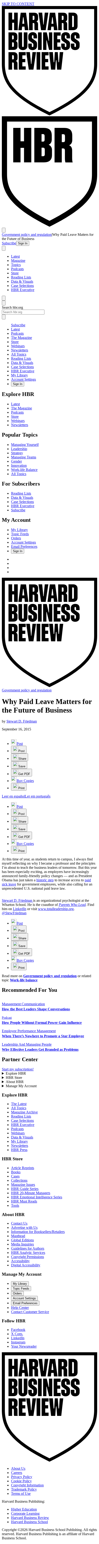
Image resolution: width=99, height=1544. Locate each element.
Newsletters (19, 350)
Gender (16, 461)
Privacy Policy (21, 1477)
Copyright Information (27, 1485)
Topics (16, 265)
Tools (15, 1205)
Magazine (18, 261)
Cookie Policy (21, 1481)
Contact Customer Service (30, 1312)
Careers (16, 1473)
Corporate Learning (25, 1513)
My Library (19, 375)
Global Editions (22, 1240)
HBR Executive (22, 290)
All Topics (18, 354)
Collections (19, 1180)
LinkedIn (19, 909)
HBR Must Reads (24, 1201)
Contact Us (19, 1223)
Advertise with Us (24, 1227)
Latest (15, 256)
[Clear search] (4, 317)
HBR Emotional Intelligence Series (36, 1197)
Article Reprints (22, 1168)
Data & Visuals (22, 281)
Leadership (19, 449)
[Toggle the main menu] (4, 230)
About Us (18, 1468)
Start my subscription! (18, 1069)
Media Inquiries (22, 1244)
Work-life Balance (24, 470)
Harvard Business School (29, 1522)
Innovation (19, 465)
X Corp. (17, 1334)
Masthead (18, 1236)
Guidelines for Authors (27, 1248)
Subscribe (9, 243)
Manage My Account (21, 1086)
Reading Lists (21, 277)
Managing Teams (23, 457)
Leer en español (13, 796)
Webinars (18, 346)
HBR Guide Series (24, 1189)
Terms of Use (21, 1493)
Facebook (18, 1330)
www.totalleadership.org (56, 909)
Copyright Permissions (27, 1257)
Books (15, 1172)
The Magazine (21, 338)
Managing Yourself (25, 445)
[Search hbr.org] (4, 248)
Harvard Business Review (30, 1518)
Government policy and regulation (27, 235)
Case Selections (22, 286)
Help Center (20, 1308)
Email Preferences (24, 546)
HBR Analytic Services (28, 1253)
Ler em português (37, 796)
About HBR (15, 1082)
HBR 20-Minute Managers (30, 1193)
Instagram (18, 1342)
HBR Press (19, 1150)
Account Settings (23, 379)
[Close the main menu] (4, 298)
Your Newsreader (24, 1346)
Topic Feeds (20, 534)
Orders (16, 538)
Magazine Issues (23, 1185)
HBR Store (14, 1078)
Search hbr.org (12, 307)
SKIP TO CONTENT (18, 4)
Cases (15, 1176)
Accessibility (20, 1261)
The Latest (18, 1104)
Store (15, 273)
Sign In (22, 243)
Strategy (17, 453)
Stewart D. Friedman (21, 721)
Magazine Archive (24, 1112)
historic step (45, 880)
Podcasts (17, 269)
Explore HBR (16, 1073)
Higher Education (24, 1509)
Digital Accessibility (25, 1265)
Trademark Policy (24, 1489)
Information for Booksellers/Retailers (38, 1232)
